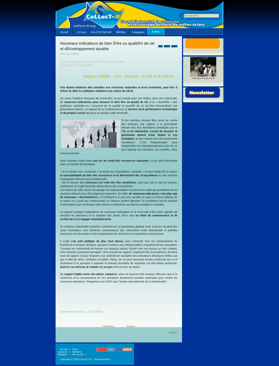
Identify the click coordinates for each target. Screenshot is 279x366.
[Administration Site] (118, 350)
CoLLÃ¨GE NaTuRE (101, 32)
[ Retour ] (173, 333)
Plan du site (78, 354)
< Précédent (108, 326)
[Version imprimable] (167, 45)
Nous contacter (68, 350)
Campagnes (138, 32)
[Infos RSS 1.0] (127, 350)
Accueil (64, 32)
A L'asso (81, 32)
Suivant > (131, 326)
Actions (156, 31)
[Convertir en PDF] (160, 45)
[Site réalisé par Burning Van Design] (105, 350)
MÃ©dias (121, 32)
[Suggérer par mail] (174, 45)
